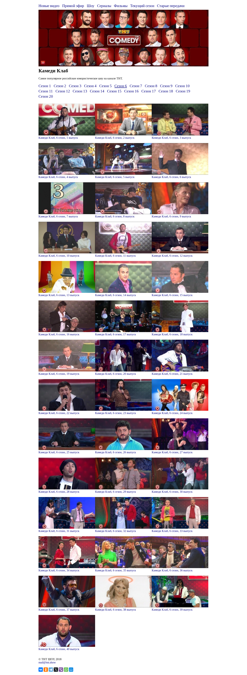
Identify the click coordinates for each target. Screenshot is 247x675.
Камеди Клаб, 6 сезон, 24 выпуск (172, 413)
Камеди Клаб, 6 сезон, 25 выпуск (59, 452)
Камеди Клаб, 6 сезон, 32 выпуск (115, 530)
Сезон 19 (183, 91)
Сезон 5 (105, 86)
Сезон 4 (90, 86)
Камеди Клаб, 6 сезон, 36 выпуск (172, 570)
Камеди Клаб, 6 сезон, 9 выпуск (171, 216)
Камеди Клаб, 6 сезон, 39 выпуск (172, 609)
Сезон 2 (60, 86)
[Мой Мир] (71, 669)
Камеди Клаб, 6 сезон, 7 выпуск (58, 216)
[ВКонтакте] (41, 669)
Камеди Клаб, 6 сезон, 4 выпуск (58, 177)
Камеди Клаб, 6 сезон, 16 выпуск (59, 334)
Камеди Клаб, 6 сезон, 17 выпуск (115, 334)
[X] (56, 669)
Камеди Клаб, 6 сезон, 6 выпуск (171, 177)
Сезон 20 (46, 96)
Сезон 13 (80, 91)
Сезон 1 (45, 86)
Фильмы (120, 6)
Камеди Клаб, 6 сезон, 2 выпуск (115, 137)
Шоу (90, 6)
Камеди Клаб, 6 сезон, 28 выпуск (59, 491)
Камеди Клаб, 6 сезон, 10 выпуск (59, 255)
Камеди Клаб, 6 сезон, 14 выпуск (115, 295)
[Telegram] (51, 669)
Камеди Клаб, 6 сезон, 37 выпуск (59, 609)
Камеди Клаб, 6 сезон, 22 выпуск (59, 413)
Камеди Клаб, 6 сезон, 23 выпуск (115, 413)
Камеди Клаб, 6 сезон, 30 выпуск (172, 491)
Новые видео (49, 6)
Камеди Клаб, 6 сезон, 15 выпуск (172, 295)
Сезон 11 (46, 91)
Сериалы (104, 6)
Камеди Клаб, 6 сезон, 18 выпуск (172, 334)
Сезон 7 (136, 86)
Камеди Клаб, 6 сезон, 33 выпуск (172, 530)
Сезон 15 (114, 91)
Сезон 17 (148, 91)
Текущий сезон (142, 6)
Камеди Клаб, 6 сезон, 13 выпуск (59, 295)
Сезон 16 (131, 91)
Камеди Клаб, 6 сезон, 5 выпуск (115, 177)
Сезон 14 (97, 91)
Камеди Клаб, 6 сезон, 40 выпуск (59, 649)
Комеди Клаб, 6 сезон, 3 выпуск (171, 137)
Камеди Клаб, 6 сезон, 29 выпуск (115, 491)
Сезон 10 (182, 86)
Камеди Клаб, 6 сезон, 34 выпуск (59, 570)
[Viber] (61, 669)
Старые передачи (170, 6)
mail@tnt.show (47, 662)
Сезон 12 (63, 91)
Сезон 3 (75, 86)
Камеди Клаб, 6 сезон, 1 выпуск (58, 137)
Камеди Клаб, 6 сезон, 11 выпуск (115, 255)
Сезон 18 (166, 91)
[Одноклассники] (46, 669)
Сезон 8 (151, 86)
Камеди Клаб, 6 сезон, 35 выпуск (115, 570)
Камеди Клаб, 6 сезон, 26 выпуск (115, 452)
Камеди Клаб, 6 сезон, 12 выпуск (172, 255)
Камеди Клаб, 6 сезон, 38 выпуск (115, 609)
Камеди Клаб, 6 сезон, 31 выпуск (59, 530)
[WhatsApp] (66, 669)
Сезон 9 (166, 86)
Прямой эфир (73, 6)
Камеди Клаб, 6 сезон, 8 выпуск (115, 216)
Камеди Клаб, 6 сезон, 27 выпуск (172, 452)
